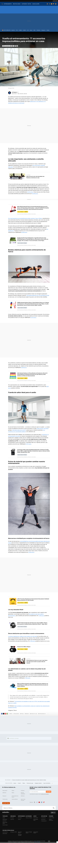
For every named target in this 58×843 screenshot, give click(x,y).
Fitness (22, 713)
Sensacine (20, 817)
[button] (15, 92)
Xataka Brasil (5, 833)
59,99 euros (31, 552)
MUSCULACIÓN (35, 3)
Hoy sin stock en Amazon (22, 307)
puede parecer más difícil (42, 428)
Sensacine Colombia (20, 835)
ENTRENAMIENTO (8, 3)
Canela (48, 30)
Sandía (24, 30)
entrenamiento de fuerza (15, 796)
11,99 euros (27, 678)
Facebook (49, 4)
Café (34, 30)
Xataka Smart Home (5, 823)
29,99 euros (24, 232)
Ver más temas (6, 803)
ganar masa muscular (23, 800)
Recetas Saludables (23, 793)
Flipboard (53, 4)
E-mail (17, 46)
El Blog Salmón (51, 817)
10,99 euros (24, 367)
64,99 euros (35, 193)
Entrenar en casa (34, 713)
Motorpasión (36, 817)
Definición (23, 795)
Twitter (13, 46)
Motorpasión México (36, 832)
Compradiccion (44, 820)
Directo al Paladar (29, 817)
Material (27, 713)
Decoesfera (43, 819)
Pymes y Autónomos (51, 820)
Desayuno (43, 30)
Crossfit (19, 783)
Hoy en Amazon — (23, 211)
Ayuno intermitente (47, 783)
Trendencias (43, 817)
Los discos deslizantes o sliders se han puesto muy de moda (22, 636)
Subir (52, 812)
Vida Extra (12, 819)
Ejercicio (13, 30)
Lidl (27, 30)
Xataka (4, 817)
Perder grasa (5, 799)
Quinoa (15, 783)
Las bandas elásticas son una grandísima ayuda (37, 295)
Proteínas (22, 790)
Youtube (51, 4)
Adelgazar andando (38, 783)
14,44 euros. (33, 317)
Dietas (13, 792)
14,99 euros (41, 615)
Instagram (47, 4)
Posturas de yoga (30, 783)
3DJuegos (12, 817)
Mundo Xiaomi (5, 824)
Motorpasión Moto (36, 820)
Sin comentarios (7, 45)
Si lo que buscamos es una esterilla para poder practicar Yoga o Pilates (25, 218)
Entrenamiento (16, 713)
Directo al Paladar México (29, 832)
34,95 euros (30, 192)
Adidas (20, 30)
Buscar (54, 808)
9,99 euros (32, 641)
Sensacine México (20, 832)
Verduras (38, 30)
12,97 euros (28, 444)
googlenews (55, 4)
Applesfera (4, 820)
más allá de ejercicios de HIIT (19, 430)
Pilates (24, 783)
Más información (37, 841)
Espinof (19, 819)
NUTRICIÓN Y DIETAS (26, 3)
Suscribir (49, 791)
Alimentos (4, 792)
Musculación (5, 790)
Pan (17, 30)
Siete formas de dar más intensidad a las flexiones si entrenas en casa (35, 177)
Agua (31, 30)
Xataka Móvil (5, 819)
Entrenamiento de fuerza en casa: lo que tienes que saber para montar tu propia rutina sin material (36, 662)
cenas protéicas (15, 799)
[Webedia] (55, 1)
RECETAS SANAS (16, 3)
